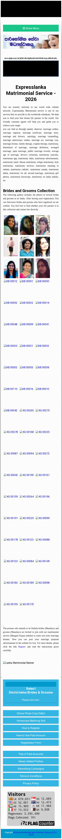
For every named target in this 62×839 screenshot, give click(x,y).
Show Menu (32, 28)
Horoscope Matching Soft (31, 720)
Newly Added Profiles (31, 761)
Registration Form (31, 742)
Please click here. (31, 699)
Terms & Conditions (31, 776)
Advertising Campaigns (31, 768)
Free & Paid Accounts (31, 754)
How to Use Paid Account (30, 735)
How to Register (31, 728)
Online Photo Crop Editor (31, 713)
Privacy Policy (31, 783)
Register (22, 646)
